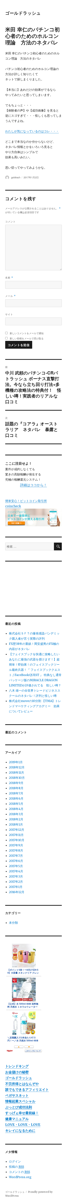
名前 (9, 277)
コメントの (19, 1172)
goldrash (15, 177)
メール (10, 296)
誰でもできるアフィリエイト (27, 1089)
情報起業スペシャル (20, 1101)
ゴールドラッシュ (23, 13)
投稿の (16, 1166)
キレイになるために (20, 1130)
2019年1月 (16, 762)
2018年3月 (16, 814)
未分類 (13, 922)
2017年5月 (16, 866)
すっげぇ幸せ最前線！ (22, 1113)
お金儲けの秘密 (17, 1072)
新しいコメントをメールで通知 (27, 333)
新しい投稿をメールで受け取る (27, 338)
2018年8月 (16, 788)
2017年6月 (16, 861)
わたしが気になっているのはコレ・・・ (32, 131)
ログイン (15, 1161)
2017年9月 (16, 845)
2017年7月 (16, 855)
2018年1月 (16, 824)
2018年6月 (16, 798)
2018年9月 (16, 783)
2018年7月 (16, 793)
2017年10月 (16, 840)
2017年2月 (16, 881)
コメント (10, 221)
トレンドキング (17, 1066)
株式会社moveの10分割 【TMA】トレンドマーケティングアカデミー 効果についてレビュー (35, 706)
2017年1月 (16, 887)
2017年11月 (16, 835)
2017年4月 (16, 871)
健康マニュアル (17, 1119)
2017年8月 (16, 850)
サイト (9, 314)
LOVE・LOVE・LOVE (22, 1124)
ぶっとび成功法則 (18, 1107)
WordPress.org (20, 1177)
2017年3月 (16, 876)
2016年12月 (16, 892)
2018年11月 (16, 772)
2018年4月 (16, 809)
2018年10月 (17, 778)
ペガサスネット (17, 1095)
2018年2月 (16, 819)
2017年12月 (16, 830)
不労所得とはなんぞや (22, 1084)
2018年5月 (16, 804)
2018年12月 (17, 767)
